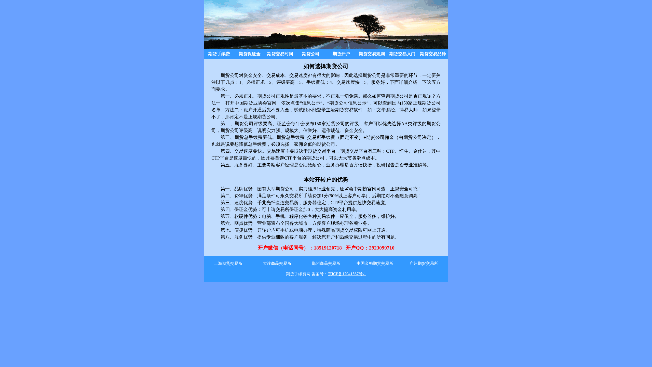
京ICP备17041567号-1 (347, 274)
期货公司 (310, 53)
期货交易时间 (280, 53)
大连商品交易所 (277, 263)
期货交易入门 (402, 53)
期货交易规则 (372, 53)
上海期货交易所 (228, 263)
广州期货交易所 (424, 263)
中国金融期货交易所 (375, 263)
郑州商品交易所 (326, 263)
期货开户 (341, 53)
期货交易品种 (433, 53)
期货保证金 (250, 53)
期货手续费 (219, 53)
